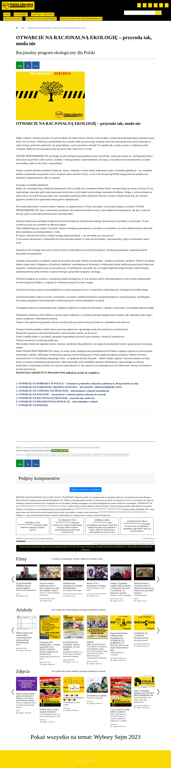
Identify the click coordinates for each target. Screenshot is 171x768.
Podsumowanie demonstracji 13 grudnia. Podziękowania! (73, 585)
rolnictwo (54, 455)
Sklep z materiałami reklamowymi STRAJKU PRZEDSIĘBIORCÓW (144, 693)
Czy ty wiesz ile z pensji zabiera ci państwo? (119, 710)
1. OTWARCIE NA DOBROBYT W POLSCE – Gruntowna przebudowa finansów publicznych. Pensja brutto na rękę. (77, 383)
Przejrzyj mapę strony (85, 762)
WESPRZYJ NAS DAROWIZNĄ (41, 19)
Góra (85, 756)
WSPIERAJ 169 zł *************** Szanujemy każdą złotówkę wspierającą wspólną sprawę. (32, 526)
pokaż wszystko (148, 563)
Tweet (35, 66)
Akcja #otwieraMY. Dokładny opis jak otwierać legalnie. (24, 585)
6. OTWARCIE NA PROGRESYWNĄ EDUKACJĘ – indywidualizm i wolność (57, 401)
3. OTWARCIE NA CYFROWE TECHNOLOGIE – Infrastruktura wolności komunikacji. (62, 390)
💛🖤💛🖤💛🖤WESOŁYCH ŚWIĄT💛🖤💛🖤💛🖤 (73, 697)
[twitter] (155, 5)
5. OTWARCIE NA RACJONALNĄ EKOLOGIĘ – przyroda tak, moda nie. (55, 398)
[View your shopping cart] (161, 5)
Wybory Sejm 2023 (60, 450)
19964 (19, 66)
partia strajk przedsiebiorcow (37, 455)
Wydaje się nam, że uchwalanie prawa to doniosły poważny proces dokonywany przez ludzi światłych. (144, 588)
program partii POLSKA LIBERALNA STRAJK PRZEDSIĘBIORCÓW (100, 455)
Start (6, 14)
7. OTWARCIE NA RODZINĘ (32, 405)
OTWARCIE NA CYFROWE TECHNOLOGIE (141, 635)
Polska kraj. (65, 455)
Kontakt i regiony (42, 14)
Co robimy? (21, 14)
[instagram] (150, 5)
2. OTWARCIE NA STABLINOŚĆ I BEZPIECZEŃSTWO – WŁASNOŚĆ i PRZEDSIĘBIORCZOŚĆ (69, 387)
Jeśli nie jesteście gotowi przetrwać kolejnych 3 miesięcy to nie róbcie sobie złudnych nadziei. (25, 697)
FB (28, 66)
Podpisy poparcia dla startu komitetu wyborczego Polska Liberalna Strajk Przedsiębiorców (24, 638)
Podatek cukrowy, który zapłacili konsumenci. (49, 710)
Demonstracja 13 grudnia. (97, 695)
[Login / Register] (166, 5)
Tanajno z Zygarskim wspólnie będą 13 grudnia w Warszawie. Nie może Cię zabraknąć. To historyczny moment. (120, 588)
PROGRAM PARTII (12, 19)
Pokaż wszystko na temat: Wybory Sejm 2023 (85, 737)
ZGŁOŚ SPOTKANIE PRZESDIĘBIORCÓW (81, 19)
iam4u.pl (85, 760)
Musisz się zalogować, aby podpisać (85, 489)
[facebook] (144, 5)
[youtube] (139, 5)
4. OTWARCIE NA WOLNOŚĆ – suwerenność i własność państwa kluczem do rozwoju (61, 394)
